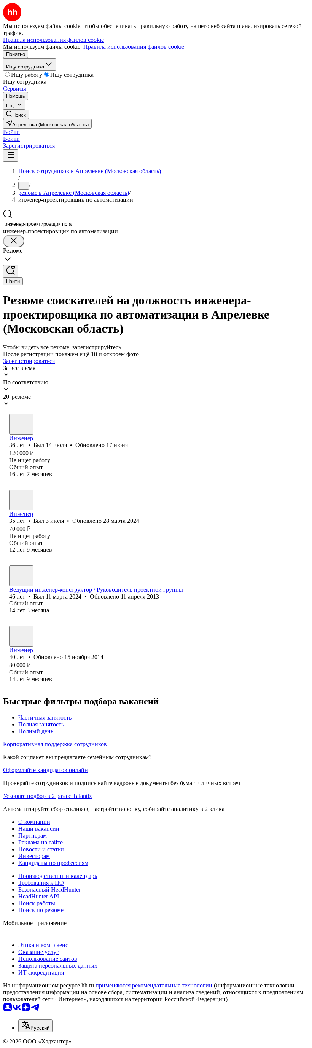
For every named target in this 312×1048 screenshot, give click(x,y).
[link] (16, 114)
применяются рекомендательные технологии (154, 985)
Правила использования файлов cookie (133, 46)
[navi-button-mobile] (10, 155)
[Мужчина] (21, 424)
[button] (11, 132)
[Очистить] (13, 241)
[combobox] (38, 224)
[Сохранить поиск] (10, 271)
